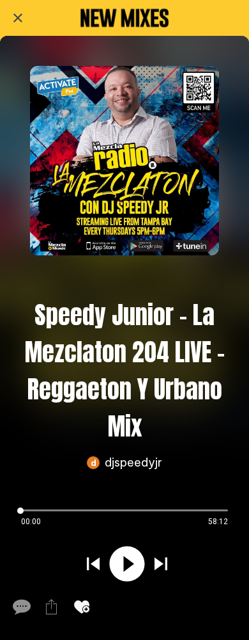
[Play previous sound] (93, 564)
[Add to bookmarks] (81, 606)
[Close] (18, 18)
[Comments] (20, 606)
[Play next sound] (161, 564)
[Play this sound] (127, 564)
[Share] (51, 606)
